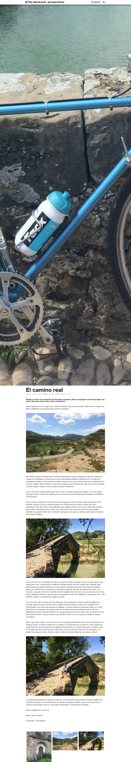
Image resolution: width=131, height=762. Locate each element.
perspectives (56, 2)
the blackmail (37, 2)
